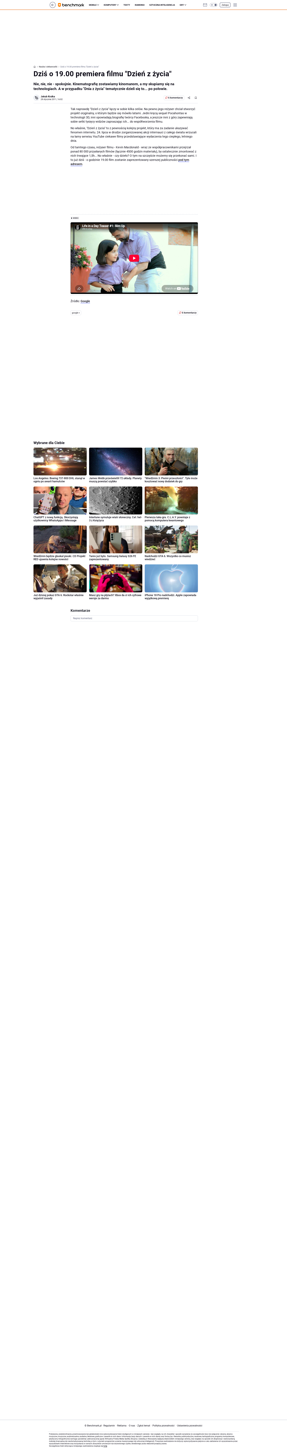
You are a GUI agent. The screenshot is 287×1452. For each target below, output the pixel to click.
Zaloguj (225, 5)
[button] (213, 5)
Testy (126, 5)
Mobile (93, 5)
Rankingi (140, 5)
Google (85, 301)
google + (76, 313)
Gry (182, 5)
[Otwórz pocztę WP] (205, 5)
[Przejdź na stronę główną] (53, 7)
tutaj (105, 1446)
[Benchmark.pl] (73, 5)
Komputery (110, 5)
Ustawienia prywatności (189, 1425)
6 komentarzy (175, 97)
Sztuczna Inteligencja (162, 5)
